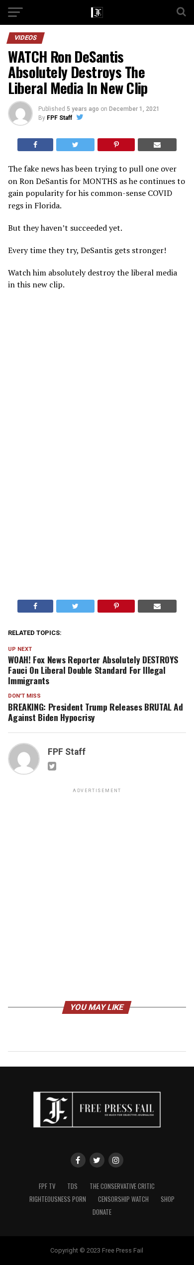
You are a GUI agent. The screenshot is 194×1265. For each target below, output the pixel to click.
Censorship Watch (123, 1199)
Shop (168, 1199)
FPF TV (47, 1186)
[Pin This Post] (115, 144)
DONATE (102, 1212)
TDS (72, 1186)
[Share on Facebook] (35, 144)
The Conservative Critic (122, 1186)
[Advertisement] (97, 896)
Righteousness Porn (57, 1199)
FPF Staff (59, 117)
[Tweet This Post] (75, 144)
